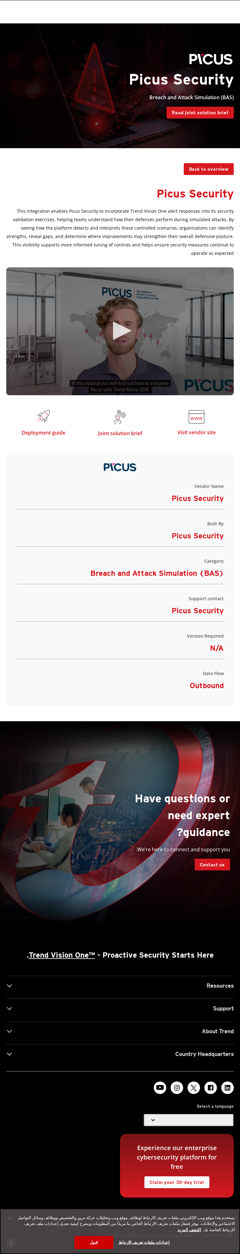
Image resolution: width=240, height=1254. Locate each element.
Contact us (212, 864)
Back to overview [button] (208, 169)
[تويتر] (194, 1087)
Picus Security (198, 610)
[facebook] (210, 1087)
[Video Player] (120, 331)
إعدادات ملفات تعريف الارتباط (144, 1242)
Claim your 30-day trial (179, 1180)
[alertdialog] (120, 1231)
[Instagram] (177, 1087)
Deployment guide (43, 432)
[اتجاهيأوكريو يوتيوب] (160, 1087)
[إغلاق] (10, 1218)
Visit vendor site (197, 432)
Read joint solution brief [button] (200, 112)
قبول (94, 1242)
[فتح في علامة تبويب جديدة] (196, 418)
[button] (120, 330)
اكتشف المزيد (189, 1229)
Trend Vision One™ (62, 955)
